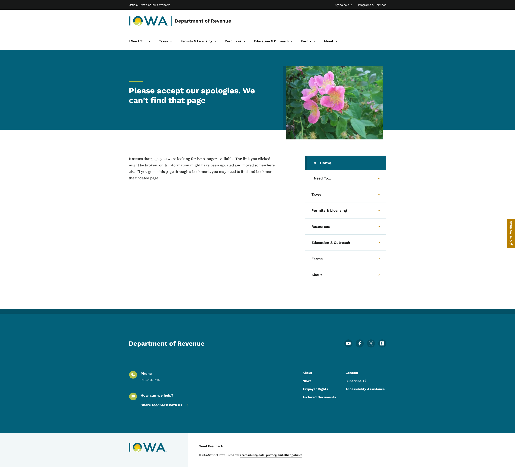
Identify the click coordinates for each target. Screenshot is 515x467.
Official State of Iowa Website (149, 4)
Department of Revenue (203, 21)
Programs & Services (372, 4)
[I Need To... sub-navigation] (149, 41)
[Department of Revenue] (149, 21)
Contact (352, 373)
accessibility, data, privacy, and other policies (271, 455)
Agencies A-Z (343, 4)
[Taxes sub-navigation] (171, 41)
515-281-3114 (150, 380)
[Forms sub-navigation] (314, 41)
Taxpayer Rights (315, 389)
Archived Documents (319, 397)
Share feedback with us (161, 405)
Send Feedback (211, 446)
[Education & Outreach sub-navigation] (292, 41)
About (307, 373)
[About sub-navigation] (336, 41)
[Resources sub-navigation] (244, 41)
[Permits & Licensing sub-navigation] (215, 41)
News (307, 381)
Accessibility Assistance (365, 389)
